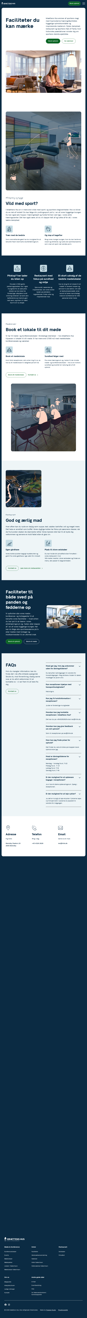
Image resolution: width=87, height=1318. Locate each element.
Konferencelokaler (10, 1251)
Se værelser (68, 41)
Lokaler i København (11, 1266)
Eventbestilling (36, 1285)
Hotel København (37, 1262)
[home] (8, 4)
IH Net (34, 1282)
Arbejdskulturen (9, 1285)
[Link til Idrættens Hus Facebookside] (5, 1304)
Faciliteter (35, 1251)
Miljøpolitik (7, 1282)
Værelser (34, 1259)
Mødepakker (8, 1262)
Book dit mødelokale (16, 375)
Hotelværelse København (40, 1266)
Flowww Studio (51, 1310)
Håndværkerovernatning (39, 1255)
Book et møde (31, 641)
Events (6, 1255)
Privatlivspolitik (63, 1310)
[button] (83, 3)
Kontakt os (12, 568)
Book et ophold (14, 641)
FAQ (33, 1289)
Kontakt (6, 1292)
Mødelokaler (8, 1259)
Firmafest (62, 1255)
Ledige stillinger (9, 1289)
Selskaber (62, 1251)
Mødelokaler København (12, 1269)
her (56, 749)
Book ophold (74, 3)
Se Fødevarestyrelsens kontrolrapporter (39, 1293)
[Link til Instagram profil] (9, 1304)
